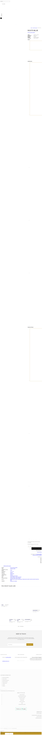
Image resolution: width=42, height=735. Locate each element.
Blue (13, 573)
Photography (7, 604)
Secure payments (5, 681)
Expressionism (19, 579)
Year (28, 34)
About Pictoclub (22, 694)
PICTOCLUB (5, 728)
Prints (15, 620)
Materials (29, 35)
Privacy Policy (4, 678)
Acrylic (11, 571)
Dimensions (30, 61)
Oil (13, 571)
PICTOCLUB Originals (31, 32)
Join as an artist (22, 698)
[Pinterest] (41, 562)
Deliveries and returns (5, 680)
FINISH (29, 39)
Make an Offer (39, 552)
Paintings (14, 619)
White (11, 573)
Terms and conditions (5, 677)
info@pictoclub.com (5, 661)
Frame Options (30, 327)
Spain (11, 570)
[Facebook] (41, 559)
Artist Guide (22, 700)
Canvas (11, 572)
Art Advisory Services (22, 697)
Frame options (29, 37)
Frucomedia (14, 728)
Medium (29, 36)
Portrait (11, 574)
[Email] (41, 558)
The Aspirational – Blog (22, 704)
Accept (7, 733)
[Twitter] (41, 561)
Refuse (11, 733)
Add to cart (36, 548)
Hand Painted (12, 575)
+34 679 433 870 (39, 554)
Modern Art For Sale (25, 579)
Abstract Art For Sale (13, 579)
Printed (16, 575)
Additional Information (7, 565)
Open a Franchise (22, 701)
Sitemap (3, 685)
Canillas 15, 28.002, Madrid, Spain (37, 715)
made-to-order (12, 568)
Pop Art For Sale (32, 579)
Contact (3, 684)
